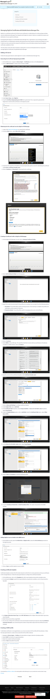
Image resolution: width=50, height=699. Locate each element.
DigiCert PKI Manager (13, 129)
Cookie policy (9, 690)
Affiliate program (17, 690)
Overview (17, 14)
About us (7, 687)
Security (27, 687)
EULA (12, 687)
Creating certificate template (21, 19)
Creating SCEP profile (19, 21)
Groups (2, 673)
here (46, 692)
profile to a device (11, 671)
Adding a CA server (19, 17)
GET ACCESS (39, 7)
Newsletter (26, 690)
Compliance (34, 687)
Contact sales (34, 690)
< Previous (19, 676)
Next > (30, 676)
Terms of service (19, 687)
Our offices (41, 690)
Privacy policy (42, 687)
